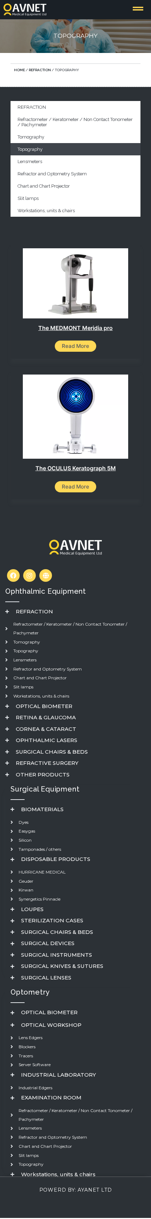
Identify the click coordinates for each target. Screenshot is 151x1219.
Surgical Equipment (45, 789)
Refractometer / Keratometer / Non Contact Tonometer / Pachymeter (75, 122)
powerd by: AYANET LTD (75, 1190)
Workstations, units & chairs (46, 210)
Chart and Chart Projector (44, 186)
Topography (30, 149)
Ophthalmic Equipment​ (45, 591)
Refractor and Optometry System (52, 173)
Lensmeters (30, 161)
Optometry (30, 992)
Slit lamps (28, 198)
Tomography (31, 137)
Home (19, 70)
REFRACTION (40, 70)
